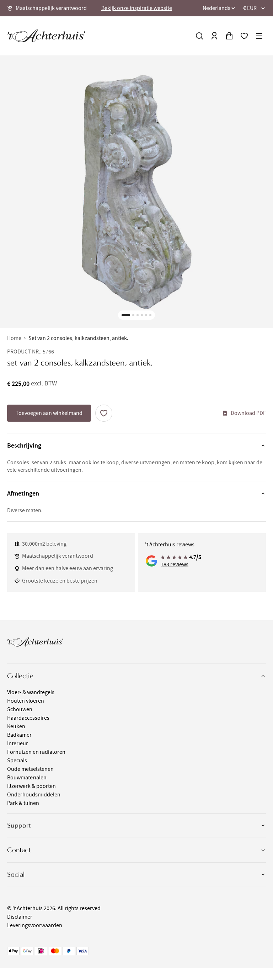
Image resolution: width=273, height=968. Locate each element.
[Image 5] (146, 315)
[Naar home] (46, 35)
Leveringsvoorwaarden (34, 925)
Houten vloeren (25, 700)
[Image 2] (133, 315)
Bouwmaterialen (27, 777)
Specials (17, 760)
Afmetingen (23, 493)
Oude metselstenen (30, 769)
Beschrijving (24, 445)
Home (14, 338)
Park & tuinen (23, 803)
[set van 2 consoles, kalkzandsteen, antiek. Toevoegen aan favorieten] (103, 413)
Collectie (20, 676)
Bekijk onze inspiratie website (136, 8)
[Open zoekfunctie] (199, 36)
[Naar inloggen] (214, 36)
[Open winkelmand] (229, 36)
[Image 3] (137, 315)
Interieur (17, 743)
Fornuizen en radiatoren (36, 752)
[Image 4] (142, 315)
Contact (19, 850)
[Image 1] (126, 315)
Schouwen (19, 709)
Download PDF (248, 413)
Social (16, 874)
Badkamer (19, 735)
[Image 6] (150, 315)
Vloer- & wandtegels (30, 692)
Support (19, 825)
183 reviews (174, 564)
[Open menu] (259, 36)
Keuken (16, 726)
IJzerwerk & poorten (31, 786)
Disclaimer (19, 916)
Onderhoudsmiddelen (33, 794)
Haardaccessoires (28, 717)
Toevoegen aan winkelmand (49, 413)
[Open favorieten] (244, 36)
